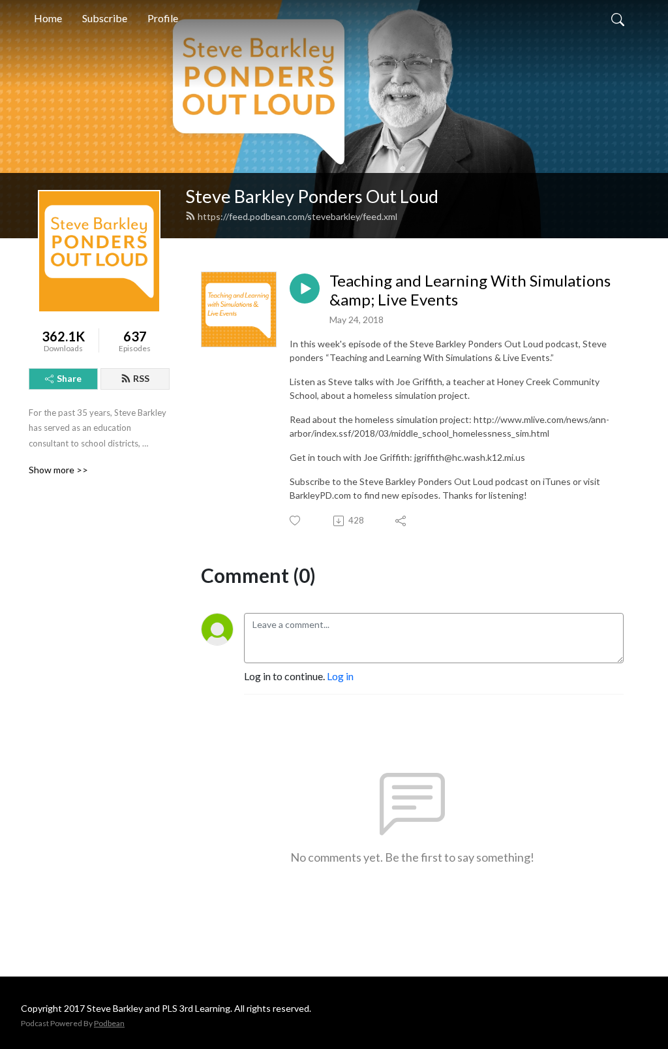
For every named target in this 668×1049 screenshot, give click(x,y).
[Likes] (295, 520)
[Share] (401, 520)
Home (48, 18)
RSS (141, 378)
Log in (340, 676)
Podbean (109, 1023)
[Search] (618, 18)
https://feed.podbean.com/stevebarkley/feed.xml (297, 216)
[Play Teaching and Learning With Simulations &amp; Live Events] (305, 289)
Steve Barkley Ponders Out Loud (311, 196)
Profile (162, 18)
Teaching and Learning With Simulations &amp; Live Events (470, 290)
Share (69, 378)
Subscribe (104, 18)
